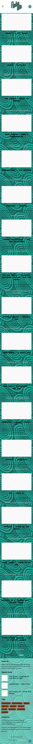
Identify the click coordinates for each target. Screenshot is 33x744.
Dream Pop (14, 328)
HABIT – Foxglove (16, 65)
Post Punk (25, 41)
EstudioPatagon (21, 740)
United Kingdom (17, 703)
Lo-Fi (26, 574)
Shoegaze (18, 293)
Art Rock (14, 74)
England (26, 703)
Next (21, 655)
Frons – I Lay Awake (16, 33)
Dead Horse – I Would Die (16, 353)
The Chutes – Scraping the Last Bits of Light (19, 677)
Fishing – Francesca (16, 459)
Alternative (10, 41)
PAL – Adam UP (16, 493)
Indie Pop (21, 649)
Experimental (16, 179)
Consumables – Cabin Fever (19, 684)
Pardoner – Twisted (16, 206)
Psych (27, 398)
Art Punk (17, 435)
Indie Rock (18, 41)
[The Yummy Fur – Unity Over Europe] (5, 693)
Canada (4, 709)
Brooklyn (4, 712)
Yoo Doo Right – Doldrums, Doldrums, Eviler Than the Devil (16, 277)
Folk (20, 110)
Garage (16, 398)
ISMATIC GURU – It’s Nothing (16, 170)
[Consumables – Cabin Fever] (5, 686)
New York (21, 706)
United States (6, 703)
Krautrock (24, 291)
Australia (13, 706)
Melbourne (12, 709)
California (5, 706)
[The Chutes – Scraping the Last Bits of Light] (5, 678)
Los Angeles (21, 709)
